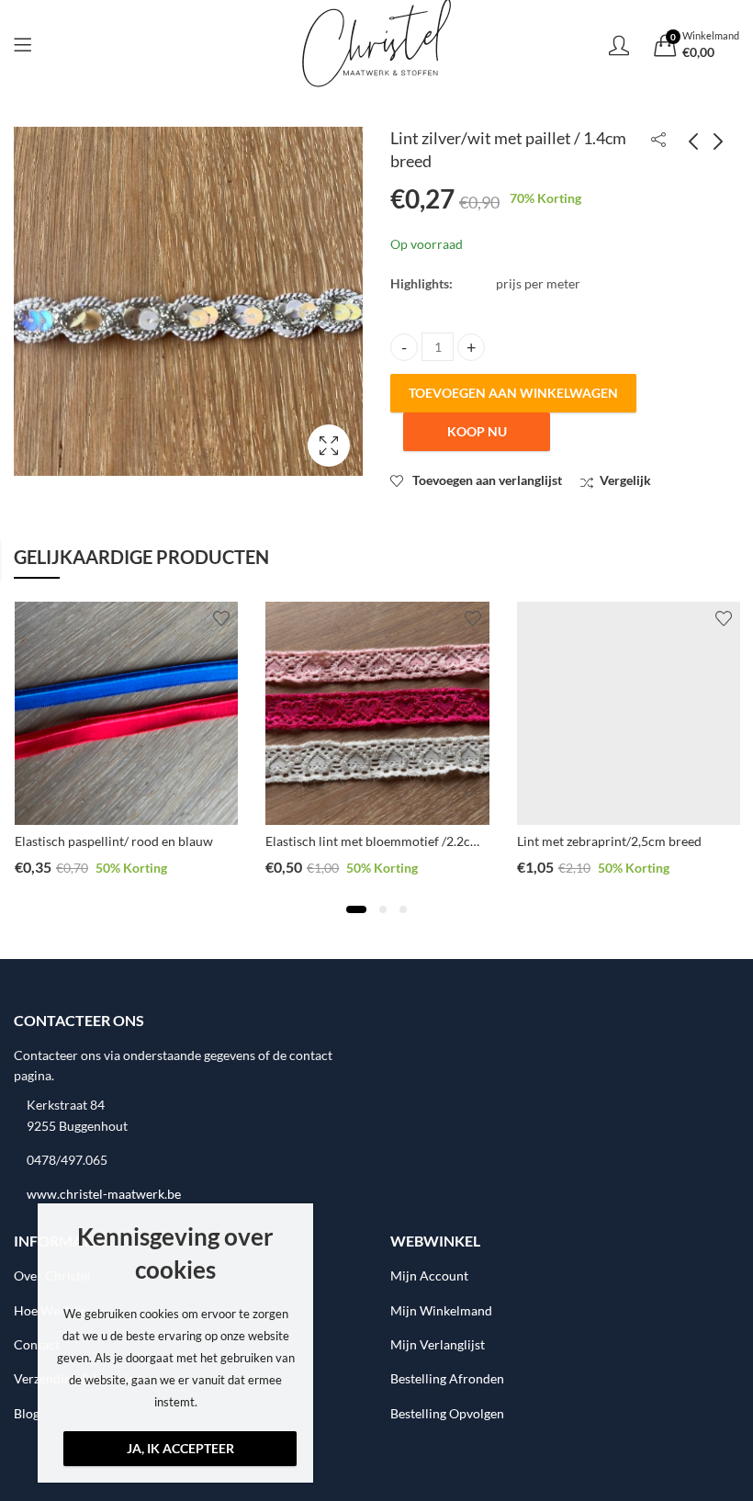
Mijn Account (429, 1275)
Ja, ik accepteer (180, 1448)
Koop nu (477, 431)
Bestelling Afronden (447, 1378)
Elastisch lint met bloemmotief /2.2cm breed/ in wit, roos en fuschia (456, 841)
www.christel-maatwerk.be (104, 1194)
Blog (26, 1413)
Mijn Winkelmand (441, 1310)
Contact (37, 1344)
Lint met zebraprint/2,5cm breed (609, 841)
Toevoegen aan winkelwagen (513, 393)
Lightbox (329, 445)
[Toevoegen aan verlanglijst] (221, 618)
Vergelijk (625, 480)
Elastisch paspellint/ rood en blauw (114, 841)
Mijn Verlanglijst (437, 1344)
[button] (356, 909)
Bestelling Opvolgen (447, 1413)
